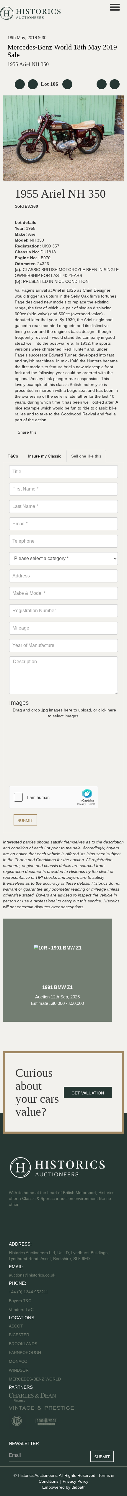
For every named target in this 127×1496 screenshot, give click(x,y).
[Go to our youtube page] (12, 1225)
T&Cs (13, 456)
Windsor (19, 1370)
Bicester (19, 1334)
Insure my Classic (44, 456)
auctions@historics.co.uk (32, 1275)
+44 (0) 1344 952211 (28, 1291)
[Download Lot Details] (102, 84)
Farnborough (25, 1352)
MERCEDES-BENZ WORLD (35, 1379)
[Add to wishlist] (115, 84)
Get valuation (87, 1093)
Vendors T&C (22, 1309)
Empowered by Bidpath (64, 1487)
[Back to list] (20, 84)
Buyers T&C (20, 1300)
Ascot (16, 1326)
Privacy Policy (75, 1481)
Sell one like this (86, 456)
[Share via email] (44, 432)
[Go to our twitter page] (11, 1225)
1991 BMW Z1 (57, 995)
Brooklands (23, 1343)
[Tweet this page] (42, 432)
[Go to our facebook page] (9, 1225)
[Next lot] (67, 84)
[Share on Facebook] (40, 432)
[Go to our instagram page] (43, 432)
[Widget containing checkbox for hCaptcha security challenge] (53, 797)
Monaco (18, 1361)
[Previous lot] (33, 84)
